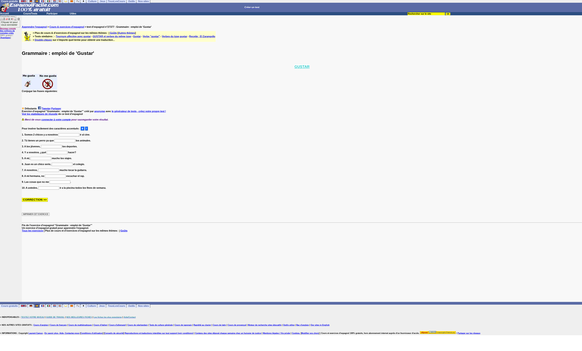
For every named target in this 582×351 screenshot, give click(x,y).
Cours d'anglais (40, 325)
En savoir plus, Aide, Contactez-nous (62, 333)
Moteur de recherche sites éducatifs (264, 325)
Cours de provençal (237, 325)
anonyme (99, 111)
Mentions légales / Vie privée (276, 333)
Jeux (102, 306)
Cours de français (58, 325)
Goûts (113, 33)
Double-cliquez (43, 40)
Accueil (4, 13)
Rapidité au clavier (202, 325)
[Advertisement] (302, 267)
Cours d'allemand (117, 325)
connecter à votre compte (56, 119)
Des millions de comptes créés (8, 30)
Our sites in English (320, 325)
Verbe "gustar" (151, 36)
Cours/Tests (30, 13)
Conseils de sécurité (114, 333)
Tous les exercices (32, 230)
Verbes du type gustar (174, 36)
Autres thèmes (126, 33)
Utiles (73, 13)
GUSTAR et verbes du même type (112, 36)
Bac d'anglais (302, 325)
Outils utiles (288, 325)
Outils (131, 306)
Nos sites (143, 306)
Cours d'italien (100, 325)
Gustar (137, 36)
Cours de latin (219, 325)
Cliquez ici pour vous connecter (9, 23)
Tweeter (46, 108)
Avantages (5, 38)
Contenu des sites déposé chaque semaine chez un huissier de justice (228, 333)
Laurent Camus (35, 333)
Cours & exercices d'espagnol (66, 27)
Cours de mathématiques (80, 325)
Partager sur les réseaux (469, 333)
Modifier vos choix (310, 333)
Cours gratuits (9, 306)
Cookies (295, 333)
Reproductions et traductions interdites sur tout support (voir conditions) (159, 333)
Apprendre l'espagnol (34, 27)
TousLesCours (116, 306)
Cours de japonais (183, 325)
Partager (56, 108)
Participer (52, 13)
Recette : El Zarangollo (202, 36)
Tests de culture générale (161, 325)
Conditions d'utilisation (92, 333)
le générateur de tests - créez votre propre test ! (139, 111)
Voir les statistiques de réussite (40, 114)
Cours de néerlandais (137, 325)
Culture (91, 306)
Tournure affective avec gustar (73, 36)
